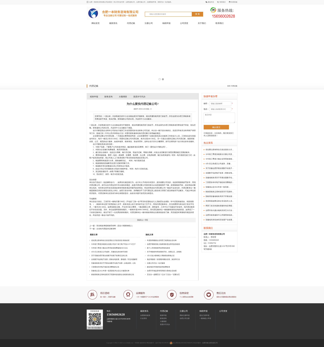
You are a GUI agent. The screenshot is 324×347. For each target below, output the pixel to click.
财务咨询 (108, 97)
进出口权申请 (204, 315)
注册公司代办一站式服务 (156, 263)
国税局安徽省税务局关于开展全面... (220, 196)
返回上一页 (142, 220)
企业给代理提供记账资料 (106, 229)
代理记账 (131, 23)
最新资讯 (113, 23)
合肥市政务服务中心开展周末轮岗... (220, 215)
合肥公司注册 (185, 318)
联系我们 (223, 2)
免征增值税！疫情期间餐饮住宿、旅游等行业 (163, 259)
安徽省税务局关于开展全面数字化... (220, 178)
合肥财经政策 (145, 315)
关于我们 (202, 23)
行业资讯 (143, 318)
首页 (228, 86)
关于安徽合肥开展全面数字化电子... (220, 168)
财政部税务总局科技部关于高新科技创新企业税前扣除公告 (112, 274)
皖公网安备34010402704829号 (183, 343)
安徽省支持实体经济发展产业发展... (220, 220)
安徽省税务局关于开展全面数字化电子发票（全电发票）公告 (113, 263)
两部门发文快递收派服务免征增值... (220, 206)
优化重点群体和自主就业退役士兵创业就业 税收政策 (110, 240)
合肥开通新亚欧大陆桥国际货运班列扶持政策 (163, 244)
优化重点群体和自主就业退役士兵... (220, 150)
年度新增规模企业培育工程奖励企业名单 (162, 240)
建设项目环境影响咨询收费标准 (158, 267)
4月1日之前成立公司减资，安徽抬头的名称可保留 (109, 252)
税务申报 (94, 97)
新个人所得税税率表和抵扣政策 (158, 248)
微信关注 (211, 2)
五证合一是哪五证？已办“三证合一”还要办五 (163, 274)
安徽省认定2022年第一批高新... (218, 187)
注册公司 (149, 23)
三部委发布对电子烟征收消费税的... (220, 182)
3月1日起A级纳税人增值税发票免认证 (161, 255)
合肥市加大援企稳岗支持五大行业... (220, 210)
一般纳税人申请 (205, 318)
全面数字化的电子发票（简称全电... (220, 173)
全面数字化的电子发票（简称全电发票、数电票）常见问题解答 (114, 259)
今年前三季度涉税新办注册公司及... (220, 154)
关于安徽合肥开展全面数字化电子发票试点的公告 (109, 255)
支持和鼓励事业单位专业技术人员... (220, 201)
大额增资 (123, 97)
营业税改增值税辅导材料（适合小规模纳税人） (115, 226)
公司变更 (184, 23)
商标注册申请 (185, 315)
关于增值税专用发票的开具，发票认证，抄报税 (164, 252)
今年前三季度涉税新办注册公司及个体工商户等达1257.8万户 (113, 244)
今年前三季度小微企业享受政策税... (220, 159)
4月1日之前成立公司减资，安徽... (219, 164)
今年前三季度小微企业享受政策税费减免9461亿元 (109, 248)
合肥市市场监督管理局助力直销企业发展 (162, 271)
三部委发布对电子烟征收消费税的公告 (105, 267)
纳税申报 (166, 23)
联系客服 (234, 2)
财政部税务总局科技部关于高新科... (220, 192)
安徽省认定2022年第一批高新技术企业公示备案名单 (110, 271)
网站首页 (96, 23)
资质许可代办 (139, 97)
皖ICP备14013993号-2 (163, 343)
